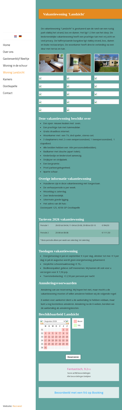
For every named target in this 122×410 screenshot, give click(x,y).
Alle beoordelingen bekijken (79, 376)
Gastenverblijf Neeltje (16, 58)
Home (6, 45)
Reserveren (73, 357)
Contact (7, 93)
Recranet (17, 405)
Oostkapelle (10, 86)
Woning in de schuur (15, 65)
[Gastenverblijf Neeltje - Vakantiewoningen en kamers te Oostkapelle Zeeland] (18, 15)
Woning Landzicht (14, 72)
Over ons (8, 52)
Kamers (7, 79)
